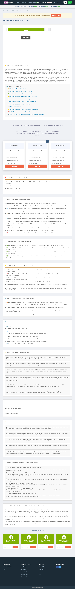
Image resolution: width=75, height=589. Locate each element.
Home (18, 2)
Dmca (40, 574)
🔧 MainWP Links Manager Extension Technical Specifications (22, 101)
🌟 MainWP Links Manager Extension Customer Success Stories (23, 109)
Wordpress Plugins (6, 10)
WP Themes (23, 6)
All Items (24, 2)
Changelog (41, 569)
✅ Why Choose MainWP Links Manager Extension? (20, 93)
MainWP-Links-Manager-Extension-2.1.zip (22, 10)
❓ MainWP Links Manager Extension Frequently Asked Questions (23, 111)
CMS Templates (43, 6)
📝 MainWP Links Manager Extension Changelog (19, 104)
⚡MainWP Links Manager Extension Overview (18, 88)
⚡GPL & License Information (14, 106)
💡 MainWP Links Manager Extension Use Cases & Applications (22, 96)
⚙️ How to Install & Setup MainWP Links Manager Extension (22, 99)
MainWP (12, 10)
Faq (4, 569)
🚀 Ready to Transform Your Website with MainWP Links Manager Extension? (26, 114)
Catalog (22, 579)
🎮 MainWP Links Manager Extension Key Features (20, 91)
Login (56, 2)
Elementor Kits (32, 6)
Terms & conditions (7, 566)
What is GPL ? (42, 566)
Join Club (47, 2)
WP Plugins (17, 6)
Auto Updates (34, 2)
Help (40, 571)
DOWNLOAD (7, 547)
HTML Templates (54, 6)
